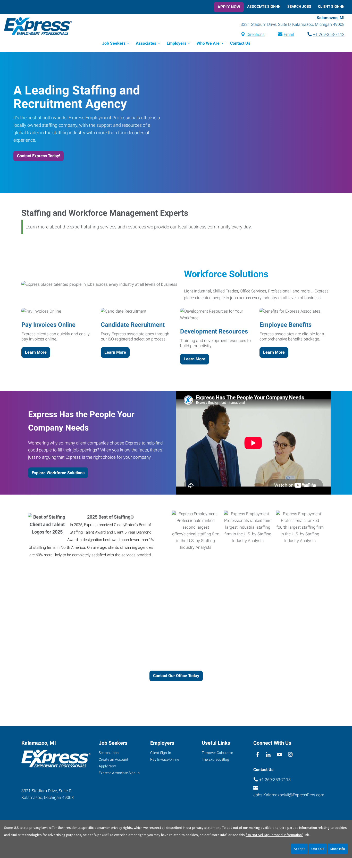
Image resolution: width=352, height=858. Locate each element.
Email (289, 34)
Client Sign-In (331, 6)
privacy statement (206, 827)
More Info (337, 848)
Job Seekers (113, 43)
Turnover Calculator (217, 753)
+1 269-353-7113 (329, 34)
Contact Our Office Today (176, 675)
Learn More (36, 352)
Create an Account (113, 759)
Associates (146, 43)
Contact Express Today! (38, 155)
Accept (299, 848)
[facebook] (257, 755)
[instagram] (290, 755)
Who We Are (208, 43)
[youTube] (279, 755)
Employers (176, 43)
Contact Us (240, 43)
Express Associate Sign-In (119, 773)
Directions (256, 34)
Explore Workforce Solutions (58, 472)
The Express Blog (215, 759)
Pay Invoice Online (164, 759)
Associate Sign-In (264, 6)
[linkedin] (268, 755)
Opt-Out (317, 848)
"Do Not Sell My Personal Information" (274, 834)
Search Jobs (299, 6)
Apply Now (228, 6)
